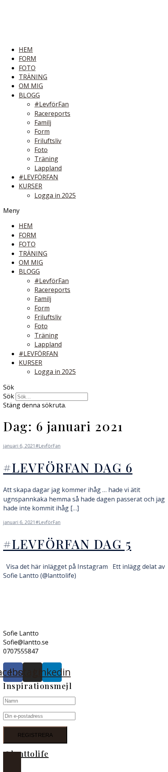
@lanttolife (26, 753)
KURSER (30, 186)
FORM (27, 58)
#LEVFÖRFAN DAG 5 (67, 543)
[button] (84, 210)
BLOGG (29, 95)
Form (42, 131)
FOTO (27, 68)
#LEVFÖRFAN (38, 177)
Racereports (52, 113)
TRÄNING (33, 77)
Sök (8, 396)
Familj (42, 122)
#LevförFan (51, 104)
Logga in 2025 (55, 195)
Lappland (48, 168)
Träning (46, 158)
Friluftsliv (47, 140)
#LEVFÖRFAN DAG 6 (67, 467)
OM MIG (31, 85)
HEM (26, 49)
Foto (41, 149)
